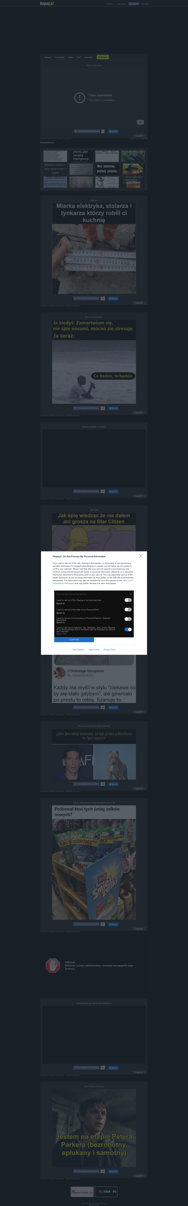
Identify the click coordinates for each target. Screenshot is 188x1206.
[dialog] (94, 603)
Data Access (94, 649)
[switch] (128, 600)
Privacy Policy (110, 649)
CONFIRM (74, 640)
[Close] (141, 556)
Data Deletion (78, 649)
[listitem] (94, 594)
